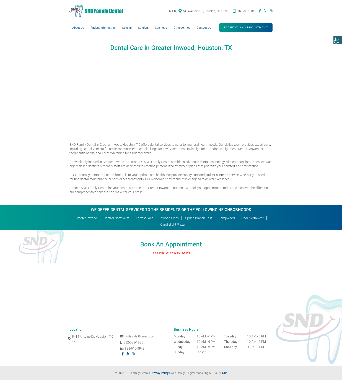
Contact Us (204, 27)
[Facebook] (260, 11)
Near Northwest (252, 218)
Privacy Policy (160, 373)
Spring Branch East (198, 218)
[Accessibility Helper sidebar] (337, 40)
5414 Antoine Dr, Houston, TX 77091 (206, 11)
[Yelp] (265, 11)
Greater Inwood (86, 218)
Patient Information (103, 27)
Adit (224, 373)
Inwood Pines (169, 218)
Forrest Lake (144, 218)
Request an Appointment (246, 27)
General (127, 27)
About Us (78, 27)
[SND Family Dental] (96, 11)
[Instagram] (271, 11)
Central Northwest (116, 218)
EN (169, 11)
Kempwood (227, 218)
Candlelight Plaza (172, 224)
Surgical (143, 27)
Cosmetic (161, 27)
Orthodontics (181, 27)
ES (174, 11)
